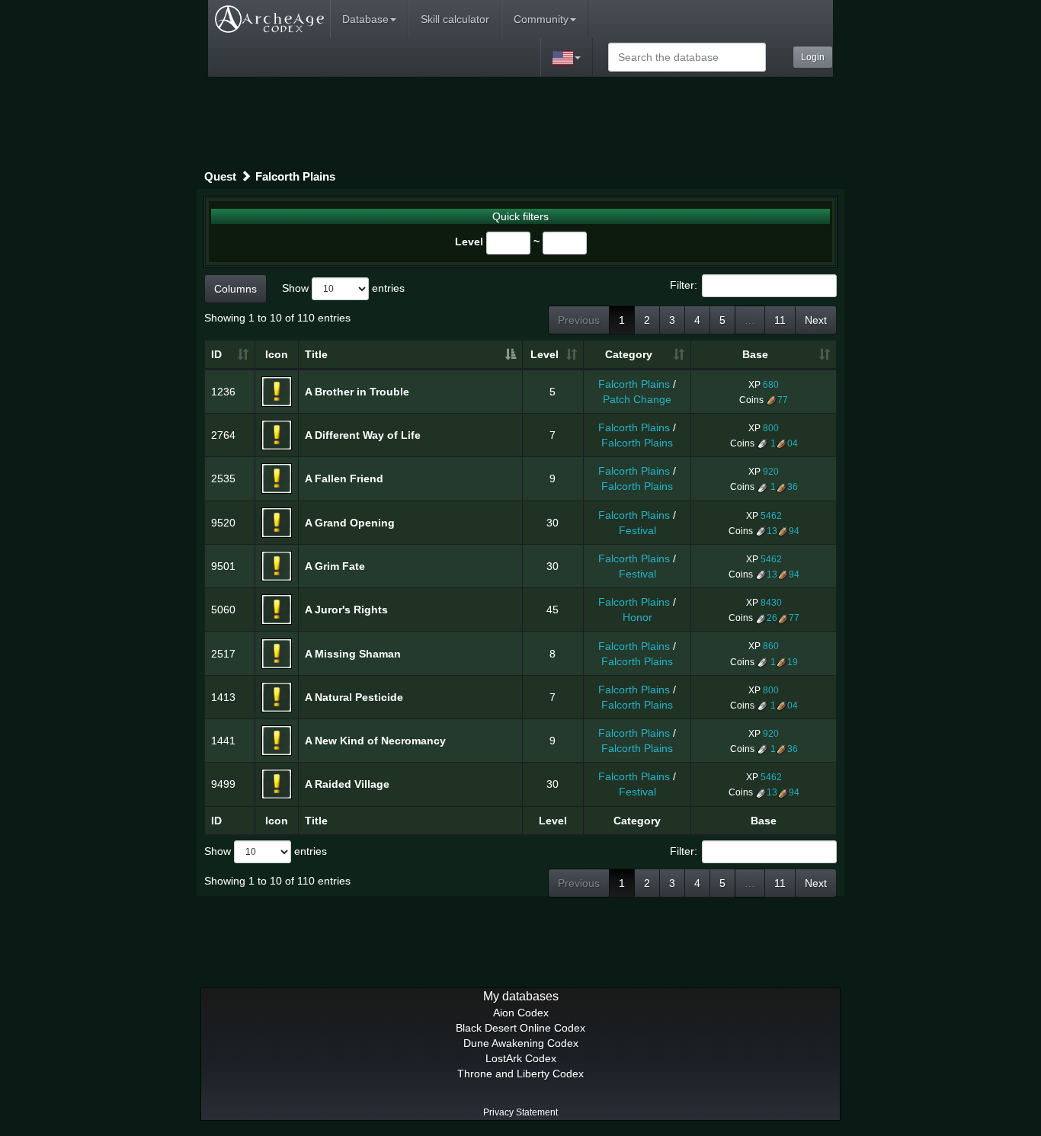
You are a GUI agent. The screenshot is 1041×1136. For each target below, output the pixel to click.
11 (780, 320)
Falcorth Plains (295, 176)
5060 (223, 609)
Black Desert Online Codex (520, 1028)
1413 (223, 697)
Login (813, 57)
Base (755, 354)
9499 (223, 784)
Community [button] (541, 19)
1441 (223, 740)
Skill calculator (455, 19)
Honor (637, 617)
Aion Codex (521, 1012)
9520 (223, 523)
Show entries (343, 287)
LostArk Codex (520, 1058)
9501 (223, 566)
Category (628, 354)
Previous (579, 320)
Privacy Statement (520, 1112)
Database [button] (365, 19)
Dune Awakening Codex (520, 1043)
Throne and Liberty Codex (520, 1073)
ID (216, 354)
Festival (637, 530)
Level (469, 241)
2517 (223, 654)
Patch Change (637, 399)
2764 (223, 435)
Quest (220, 176)
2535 (223, 478)
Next (816, 320)
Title (316, 354)
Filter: (683, 284)
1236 (223, 392)
